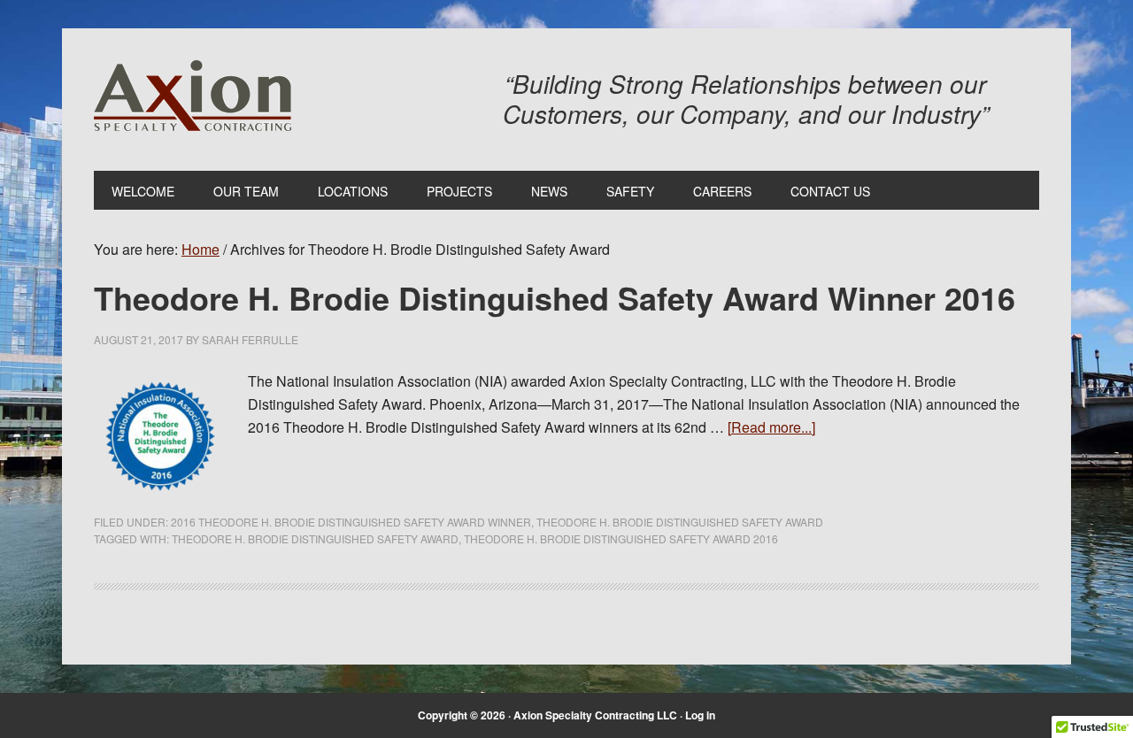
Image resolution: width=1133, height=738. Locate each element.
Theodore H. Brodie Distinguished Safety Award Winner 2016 (554, 297)
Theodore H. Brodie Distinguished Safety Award (679, 521)
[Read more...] (771, 427)
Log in (700, 715)
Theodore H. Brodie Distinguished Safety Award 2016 (621, 538)
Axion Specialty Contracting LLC (192, 95)
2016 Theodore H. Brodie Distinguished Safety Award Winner (351, 521)
